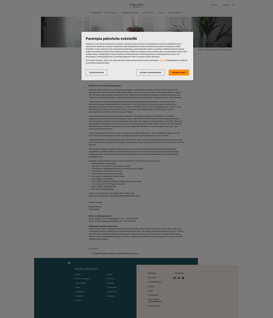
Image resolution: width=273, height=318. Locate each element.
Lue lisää (162, 60)
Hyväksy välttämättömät (150, 72)
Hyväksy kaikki (178, 72)
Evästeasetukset (96, 72)
